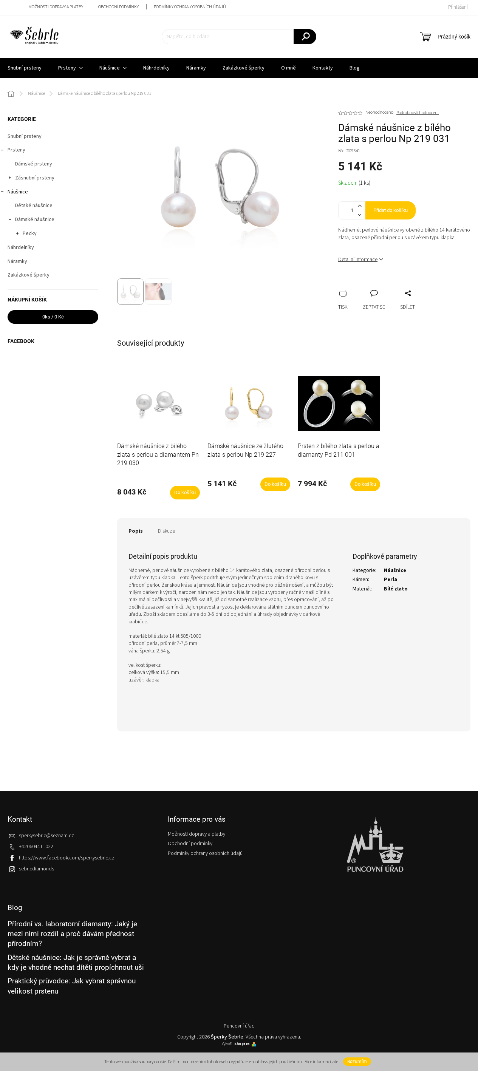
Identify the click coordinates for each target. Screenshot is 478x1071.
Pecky (30, 233)
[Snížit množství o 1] (359, 214)
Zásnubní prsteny (34, 178)
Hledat (305, 36)
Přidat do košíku (390, 210)
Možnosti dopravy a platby (55, 7)
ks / (53, 317)
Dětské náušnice (34, 205)
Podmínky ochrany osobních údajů (190, 7)
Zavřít (384, 284)
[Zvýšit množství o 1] (359, 206)
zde (335, 1062)
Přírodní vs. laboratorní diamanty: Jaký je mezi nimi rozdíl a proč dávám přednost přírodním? (72, 934)
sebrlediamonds (36, 869)
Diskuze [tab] (166, 531)
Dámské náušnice (34, 219)
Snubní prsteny (25, 136)
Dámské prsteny (33, 164)
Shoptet (242, 1044)
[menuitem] (70, 68)
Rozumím (357, 1061)
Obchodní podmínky (118, 7)
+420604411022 (36, 846)
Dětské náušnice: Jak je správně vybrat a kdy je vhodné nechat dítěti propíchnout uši (76, 962)
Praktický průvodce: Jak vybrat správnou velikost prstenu (72, 986)
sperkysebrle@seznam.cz (46, 835)
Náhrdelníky (21, 247)
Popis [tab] (135, 531)
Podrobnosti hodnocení (417, 113)
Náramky (17, 261)
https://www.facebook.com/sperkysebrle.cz (66, 858)
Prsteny (16, 150)
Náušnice (18, 192)
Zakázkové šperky (29, 275)
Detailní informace (357, 259)
